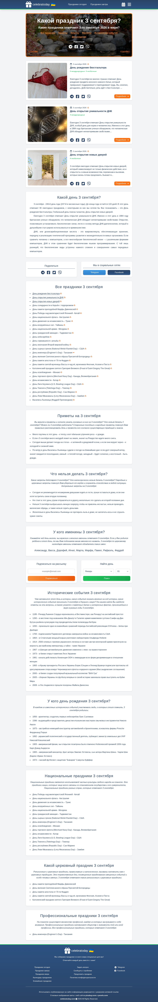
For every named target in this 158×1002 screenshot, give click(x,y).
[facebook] (76, 46)
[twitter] (82, 46)
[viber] (87, 46)
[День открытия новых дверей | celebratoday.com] (47, 167)
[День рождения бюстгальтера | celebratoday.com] (47, 80)
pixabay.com (91, 995)
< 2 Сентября (33, 51)
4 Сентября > (125, 51)
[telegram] (70, 46)
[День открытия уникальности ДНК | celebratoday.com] (47, 124)
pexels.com (103, 995)
